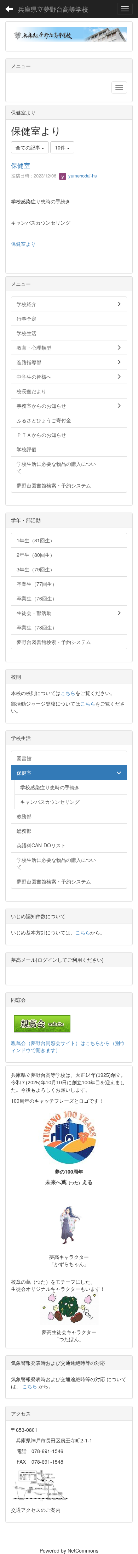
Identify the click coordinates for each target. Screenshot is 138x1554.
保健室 (20, 165)
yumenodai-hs (82, 175)
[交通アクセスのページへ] (40, 1484)
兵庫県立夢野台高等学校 (53, 8)
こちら (68, 692)
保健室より (23, 243)
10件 (61, 147)
